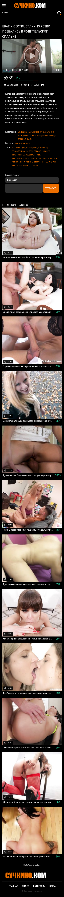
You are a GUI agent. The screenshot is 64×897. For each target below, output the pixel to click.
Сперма (34, 165)
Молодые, (22, 132)
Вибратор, (43, 148)
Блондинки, (23, 136)
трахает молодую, (21, 158)
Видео (25, 886)
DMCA (52, 886)
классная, (53, 158)
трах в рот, (17, 165)
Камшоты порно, (36, 132)
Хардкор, (49, 132)
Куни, (28, 162)
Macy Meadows (22, 143)
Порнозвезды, (49, 136)
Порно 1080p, (36, 136)
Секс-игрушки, (19, 151)
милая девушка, (39, 158)
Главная (13, 886)
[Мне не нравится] (11, 78)
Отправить (51, 188)
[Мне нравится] (6, 78)
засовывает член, (32, 155)
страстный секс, (42, 151)
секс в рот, (51, 162)
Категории (39, 886)
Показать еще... (32, 865)
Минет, (26, 165)
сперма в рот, (38, 162)
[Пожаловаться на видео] (42, 85)
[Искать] (59, 13)
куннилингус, (18, 162)
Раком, (29, 151)
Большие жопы (25, 139)
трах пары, (17, 155)
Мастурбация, (19, 148)
